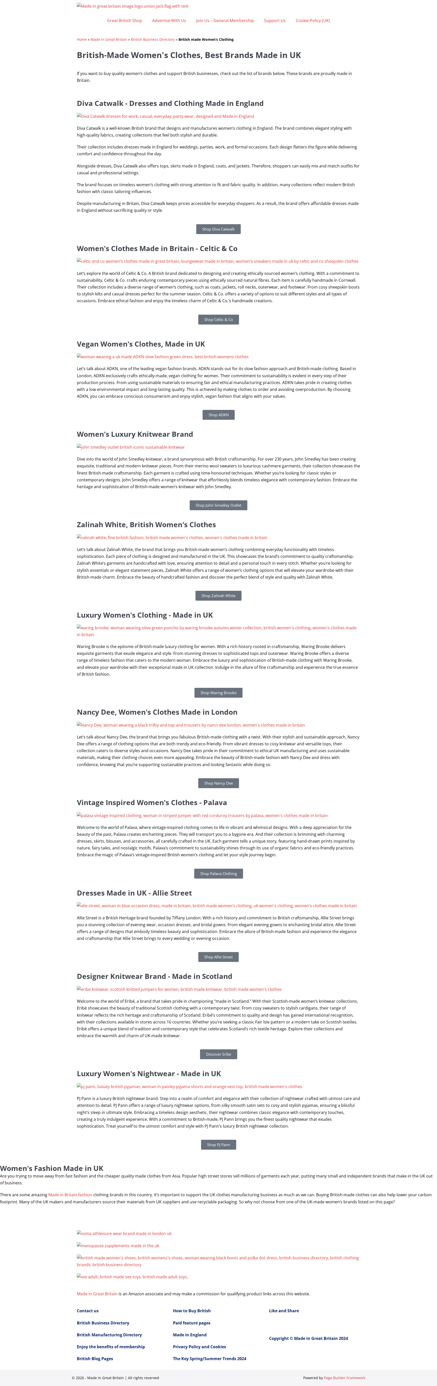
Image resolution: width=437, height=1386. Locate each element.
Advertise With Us (169, 20)
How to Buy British (192, 1311)
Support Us (275, 20)
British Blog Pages (95, 1358)
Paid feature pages (191, 1323)
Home (82, 39)
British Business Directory (153, 39)
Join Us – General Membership (225, 20)
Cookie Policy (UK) (313, 20)
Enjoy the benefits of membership (111, 1347)
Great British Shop (124, 20)
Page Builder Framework (344, 1377)
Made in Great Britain (109, 39)
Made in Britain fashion (70, 1195)
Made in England (190, 1335)
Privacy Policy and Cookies (199, 1347)
